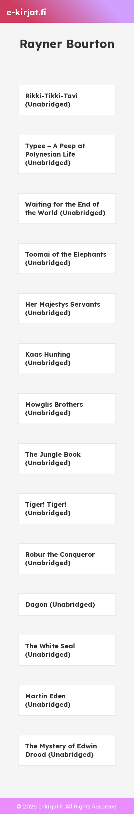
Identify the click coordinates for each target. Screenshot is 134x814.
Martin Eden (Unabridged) (48, 700)
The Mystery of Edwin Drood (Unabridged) (61, 750)
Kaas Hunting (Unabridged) (48, 358)
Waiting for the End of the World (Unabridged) (65, 208)
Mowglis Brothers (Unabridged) (54, 408)
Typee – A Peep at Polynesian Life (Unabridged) (55, 154)
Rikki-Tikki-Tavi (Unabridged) (51, 100)
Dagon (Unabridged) (60, 604)
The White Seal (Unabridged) (50, 650)
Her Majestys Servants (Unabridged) (62, 308)
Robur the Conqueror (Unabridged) (60, 558)
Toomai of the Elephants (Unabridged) (65, 258)
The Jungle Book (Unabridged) (53, 458)
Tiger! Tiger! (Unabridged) (48, 508)
